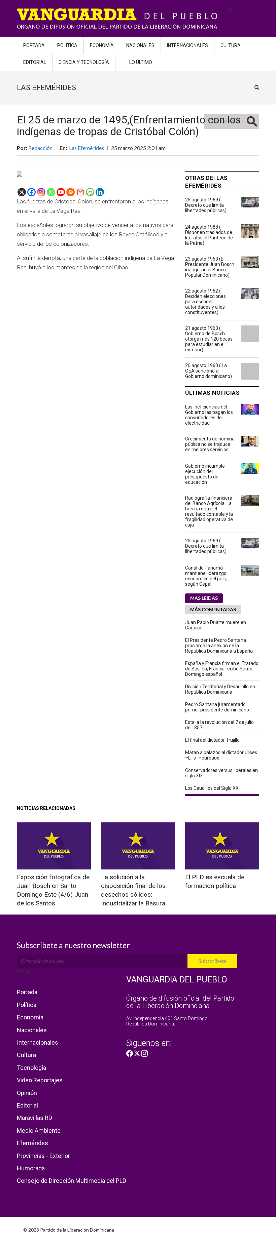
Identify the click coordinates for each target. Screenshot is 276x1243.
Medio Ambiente (39, 1130)
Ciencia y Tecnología (84, 62)
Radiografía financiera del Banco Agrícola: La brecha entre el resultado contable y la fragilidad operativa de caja (209, 511)
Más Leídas (204, 598)
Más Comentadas (213, 609)
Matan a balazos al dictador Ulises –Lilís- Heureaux (221, 755)
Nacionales (140, 45)
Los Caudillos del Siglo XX (212, 788)
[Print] (70, 192)
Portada (34, 45)
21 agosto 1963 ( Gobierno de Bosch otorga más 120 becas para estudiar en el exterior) (209, 338)
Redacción (40, 148)
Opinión (27, 1092)
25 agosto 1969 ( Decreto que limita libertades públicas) (206, 205)
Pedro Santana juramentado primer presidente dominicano (217, 707)
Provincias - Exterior (43, 1155)
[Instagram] (41, 192)
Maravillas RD (34, 1117)
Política (67, 45)
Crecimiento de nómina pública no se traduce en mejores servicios (210, 444)
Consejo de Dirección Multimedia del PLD (71, 1180)
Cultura (230, 45)
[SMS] (90, 192)
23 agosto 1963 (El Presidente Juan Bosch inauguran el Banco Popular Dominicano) (209, 267)
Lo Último (140, 62)
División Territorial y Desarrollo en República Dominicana (220, 689)
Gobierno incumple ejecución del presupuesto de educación (205, 474)
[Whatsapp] (51, 192)
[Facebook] (31, 192)
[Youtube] (61, 192)
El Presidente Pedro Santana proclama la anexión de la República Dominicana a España (219, 645)
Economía (102, 45)
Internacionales (187, 45)
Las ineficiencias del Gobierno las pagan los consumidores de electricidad (209, 415)
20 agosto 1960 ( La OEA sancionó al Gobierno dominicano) (208, 371)
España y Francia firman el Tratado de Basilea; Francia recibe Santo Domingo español (221, 669)
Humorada (31, 1168)
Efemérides (32, 1143)
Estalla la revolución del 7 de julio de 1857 (219, 725)
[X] (22, 192)
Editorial (34, 62)
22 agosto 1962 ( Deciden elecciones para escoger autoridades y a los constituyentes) (205, 301)
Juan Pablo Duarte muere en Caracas (215, 625)
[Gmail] (80, 192)
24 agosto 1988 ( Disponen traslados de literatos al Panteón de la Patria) (209, 235)
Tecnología (31, 1067)
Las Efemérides (86, 148)
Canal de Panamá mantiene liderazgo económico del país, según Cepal (206, 576)
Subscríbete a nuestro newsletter (73, 945)
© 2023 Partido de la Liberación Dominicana (68, 1230)
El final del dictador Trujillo (212, 740)
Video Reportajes (40, 1080)
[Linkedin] (100, 192)
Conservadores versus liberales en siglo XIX (221, 773)
